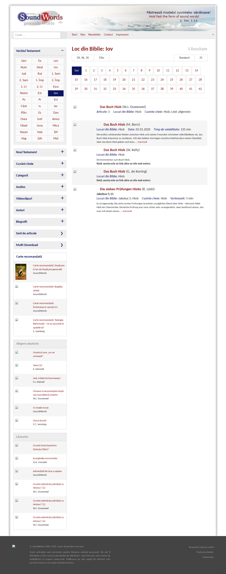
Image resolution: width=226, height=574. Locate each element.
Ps (23, 99)
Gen (23, 61)
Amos (56, 119)
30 (85, 89)
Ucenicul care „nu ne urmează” (44, 354)
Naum (24, 132)
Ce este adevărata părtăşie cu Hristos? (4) (48, 521)
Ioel (39, 119)
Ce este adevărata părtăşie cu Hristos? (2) (48, 488)
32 (104, 89)
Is (40, 106)
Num (24, 67)
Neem (24, 93)
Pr (39, 99)
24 (162, 80)
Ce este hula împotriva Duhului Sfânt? (44, 447)
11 (167, 70)
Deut (40, 67)
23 (152, 80)
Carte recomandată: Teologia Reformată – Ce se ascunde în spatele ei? (48, 326)
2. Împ (56, 80)
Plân (23, 113)
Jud (24, 74)
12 (177, 70)
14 (196, 70)
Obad (23, 125)
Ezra (56, 87)
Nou (83, 34)
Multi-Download (27, 245)
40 (181, 89)
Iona (40, 125)
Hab (39, 132)
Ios (56, 67)
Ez (39, 113)
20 (124, 80)
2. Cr (40, 87)
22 (143, 80)
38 (162, 89)
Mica (56, 125)
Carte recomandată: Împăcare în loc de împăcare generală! (48, 269)
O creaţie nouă (40, 410)
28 (200, 80)
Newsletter (94, 34)
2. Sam (23, 80)
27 (190, 80)
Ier (56, 106)
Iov (56, 93)
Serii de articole (26, 233)
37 (152, 89)
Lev (56, 61)
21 (133, 80)
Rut (40, 74)
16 (85, 80)
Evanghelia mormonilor (45, 460)
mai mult (142, 142)
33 (114, 89)
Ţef (56, 132)
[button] (210, 35)
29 (76, 89)
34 (124, 89)
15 (76, 80)
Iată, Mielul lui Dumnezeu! (47, 380)
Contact (108, 34)
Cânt (24, 106)
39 (171, 89)
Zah (39, 138)
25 (171, 80)
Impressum (122, 34)
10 (158, 70)
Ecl (56, 99)
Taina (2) (38, 367)
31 (95, 89)
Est (40, 93)
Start (74, 34)
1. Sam (56, 74)
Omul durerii (40, 422)
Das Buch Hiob (122, 107)
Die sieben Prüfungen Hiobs (127, 189)
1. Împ (40, 80)
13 (186, 70)
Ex (39, 61)
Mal (55, 138)
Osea (23, 119)
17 (95, 80)
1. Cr (24, 87)
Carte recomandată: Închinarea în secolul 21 (45, 307)
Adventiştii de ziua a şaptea (47, 473)
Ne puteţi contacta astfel (201, 547)
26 (181, 80)
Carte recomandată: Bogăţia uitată (48, 291)
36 (143, 89)
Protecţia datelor (205, 552)
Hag (23, 138)
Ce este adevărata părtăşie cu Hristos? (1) (48, 505)
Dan (55, 113)
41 (190, 89)
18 (104, 80)
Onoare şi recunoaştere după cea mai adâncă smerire (48, 395)
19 (114, 80)
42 (200, 89)
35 (133, 89)
